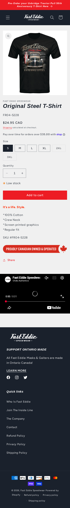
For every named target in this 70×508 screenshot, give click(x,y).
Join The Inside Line (20, 410)
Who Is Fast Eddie (18, 401)
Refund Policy (16, 435)
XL (44, 148)
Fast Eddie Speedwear (33, 490)
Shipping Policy (17, 452)
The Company (16, 418)
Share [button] (11, 260)
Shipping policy (36, 500)
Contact (12, 427)
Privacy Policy (16, 444)
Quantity (8, 165)
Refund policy (31, 495)
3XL (11, 158)
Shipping (7, 127)
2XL (61, 149)
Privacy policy (50, 495)
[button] (8, 17)
